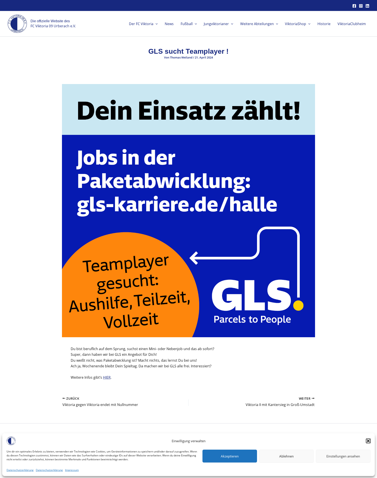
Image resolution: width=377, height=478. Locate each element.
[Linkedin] (367, 6)
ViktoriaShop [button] (295, 23)
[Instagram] (361, 6)
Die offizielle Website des (50, 21)
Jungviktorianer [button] (216, 23)
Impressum (72, 470)
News (169, 23)
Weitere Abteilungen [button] (257, 23)
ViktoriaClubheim (352, 23)
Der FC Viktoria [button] (141, 23)
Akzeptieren (230, 456)
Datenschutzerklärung (20, 470)
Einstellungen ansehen (343, 456)
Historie (324, 23)
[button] (368, 441)
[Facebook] (354, 6)
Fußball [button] (187, 23)
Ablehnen (286, 456)
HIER (107, 377)
